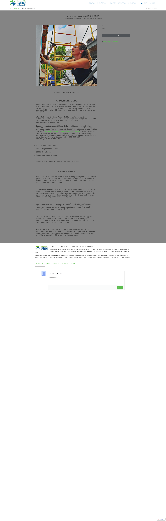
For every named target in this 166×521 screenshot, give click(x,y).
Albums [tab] (73, 263)
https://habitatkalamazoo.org (111, 43)
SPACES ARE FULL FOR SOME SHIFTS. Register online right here (64, 119)
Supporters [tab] (65, 263)
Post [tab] (53, 273)
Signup (144, 3)
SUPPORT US (122, 3)
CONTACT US (132, 3)
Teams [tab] (48, 263)
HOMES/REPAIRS (101, 3)
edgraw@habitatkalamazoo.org (112, 41)
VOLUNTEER (112, 3)
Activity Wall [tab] (39, 263)
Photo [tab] (61, 273)
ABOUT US (92, 3)
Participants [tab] (55, 263)
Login (153, 3)
